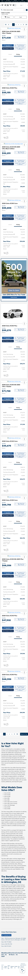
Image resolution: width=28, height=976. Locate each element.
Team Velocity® (23, 965)
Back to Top (24, 734)
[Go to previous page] (8, 24)
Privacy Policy (5, 967)
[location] (27, 1)
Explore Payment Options (8, 45)
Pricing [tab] (18, 54)
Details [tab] (10, 54)
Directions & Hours (12, 953)
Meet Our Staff (3, 954)
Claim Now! (14, 297)
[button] (24, 29)
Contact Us (7, 935)
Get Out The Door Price (21, 37)
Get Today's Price (8, 48)
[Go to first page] (5, 24)
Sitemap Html (12, 967)
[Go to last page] (26, 24)
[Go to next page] (23, 24)
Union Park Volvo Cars (2, 966)
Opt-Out (19, 967)
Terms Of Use (9, 967)
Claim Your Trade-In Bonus (20, 48)
